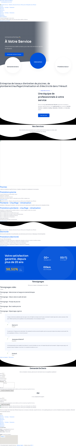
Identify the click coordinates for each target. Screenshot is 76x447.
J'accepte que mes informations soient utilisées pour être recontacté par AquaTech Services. (18, 389)
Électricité (2, 8)
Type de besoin (3, 380)
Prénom (1, 375)
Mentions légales (20, 445)
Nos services (43, 115)
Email (1, 377)
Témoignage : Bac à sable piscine (10, 306)
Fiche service (11, 357)
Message (1, 387)
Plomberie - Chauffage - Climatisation (15, 203)
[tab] (38, 292)
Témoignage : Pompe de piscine (10, 302)
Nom (1, 373)
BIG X (32, 445)
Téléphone (2, 378)
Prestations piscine (8, 192)
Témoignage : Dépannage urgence (11, 311)
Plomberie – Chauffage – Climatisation (7, 7)
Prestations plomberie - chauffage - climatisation (20, 208)
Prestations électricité (9, 237)
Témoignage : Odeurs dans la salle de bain (13, 297)
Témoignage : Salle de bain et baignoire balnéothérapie (17, 292)
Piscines (1, 6)
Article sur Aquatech (4, 357)
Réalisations (2, 10)
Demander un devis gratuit (5, 20)
